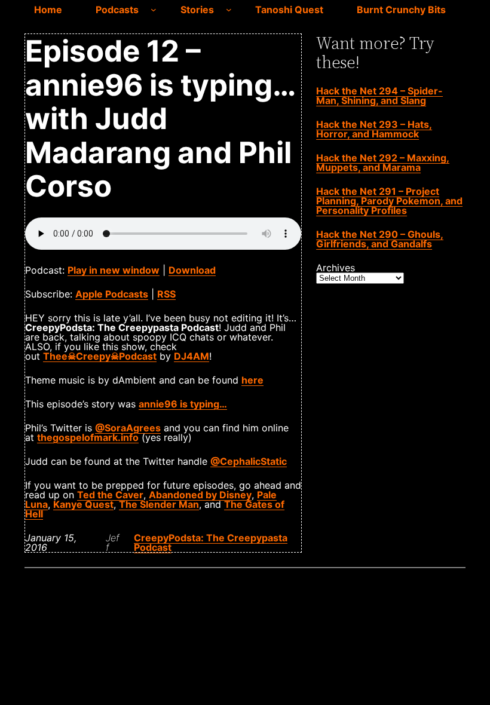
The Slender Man (159, 504)
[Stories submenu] (229, 10)
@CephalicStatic (248, 461)
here (252, 380)
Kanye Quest (83, 504)
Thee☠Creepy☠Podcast (100, 356)
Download (192, 270)
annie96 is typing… (183, 404)
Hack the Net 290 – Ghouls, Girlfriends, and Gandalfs (379, 239)
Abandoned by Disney (200, 495)
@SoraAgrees (128, 428)
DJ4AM (191, 356)
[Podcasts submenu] (154, 10)
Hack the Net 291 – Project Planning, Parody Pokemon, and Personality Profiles (389, 200)
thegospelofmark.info (88, 437)
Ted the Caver (110, 495)
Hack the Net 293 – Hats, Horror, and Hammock (374, 129)
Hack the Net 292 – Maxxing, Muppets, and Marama (382, 162)
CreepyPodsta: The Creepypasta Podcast (210, 542)
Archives (335, 267)
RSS (166, 294)
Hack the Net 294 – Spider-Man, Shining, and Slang (379, 95)
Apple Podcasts (111, 294)
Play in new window (114, 270)
